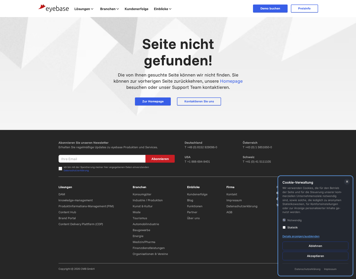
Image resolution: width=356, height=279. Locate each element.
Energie (138, 236)
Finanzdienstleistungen (149, 248)
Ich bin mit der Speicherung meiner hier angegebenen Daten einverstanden (106, 169)
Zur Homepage (153, 101)
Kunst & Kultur (143, 206)
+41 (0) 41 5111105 (258, 161)
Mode (136, 212)
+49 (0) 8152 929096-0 (202, 147)
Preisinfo (304, 8)
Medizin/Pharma (144, 242)
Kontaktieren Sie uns (199, 101)
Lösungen (82, 9)
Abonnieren (160, 159)
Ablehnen (315, 246)
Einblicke (161, 9)
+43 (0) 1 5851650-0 (258, 147)
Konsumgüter (142, 194)
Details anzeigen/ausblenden (301, 236)
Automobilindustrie (146, 224)
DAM (62, 194)
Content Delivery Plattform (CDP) (81, 224)
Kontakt (231, 194)
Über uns (193, 218)
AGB (229, 212)
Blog (190, 200)
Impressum (234, 200)
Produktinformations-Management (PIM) (86, 206)
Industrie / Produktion (148, 200)
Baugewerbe (141, 230)
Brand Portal (67, 218)
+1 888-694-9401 (198, 161)
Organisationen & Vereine (150, 254)
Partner (192, 212)
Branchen (108, 9)
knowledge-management (76, 200)
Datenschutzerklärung (76, 170)
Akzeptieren (315, 256)
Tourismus (140, 218)
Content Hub (67, 212)
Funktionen (195, 206)
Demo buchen (270, 8)
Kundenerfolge (197, 194)
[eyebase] (53, 8)
